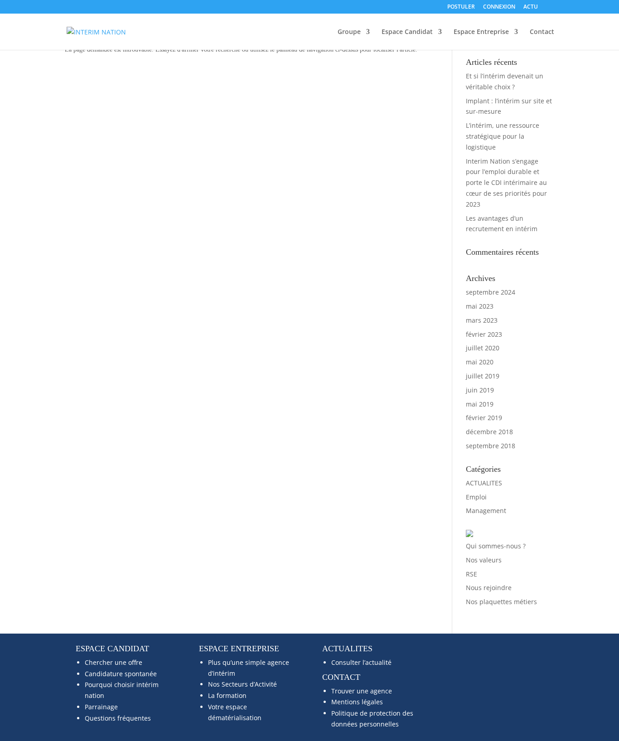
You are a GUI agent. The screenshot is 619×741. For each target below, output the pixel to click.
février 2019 (484, 417)
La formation (227, 695)
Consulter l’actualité (361, 662)
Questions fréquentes (118, 718)
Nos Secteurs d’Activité (242, 684)
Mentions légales (357, 701)
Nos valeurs (484, 560)
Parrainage (101, 706)
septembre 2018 (490, 445)
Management (486, 510)
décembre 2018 (489, 431)
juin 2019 (480, 390)
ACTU (530, 7)
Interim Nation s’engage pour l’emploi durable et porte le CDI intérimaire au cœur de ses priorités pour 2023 (506, 182)
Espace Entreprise (481, 32)
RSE (471, 574)
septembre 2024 (490, 292)
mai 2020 (479, 362)
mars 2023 (482, 320)
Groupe (349, 32)
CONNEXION (499, 7)
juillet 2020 (482, 348)
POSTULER (461, 7)
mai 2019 (479, 404)
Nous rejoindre (489, 587)
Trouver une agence (361, 691)
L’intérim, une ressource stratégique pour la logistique (502, 136)
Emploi (476, 497)
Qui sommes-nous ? (496, 546)
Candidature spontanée (121, 673)
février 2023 (484, 334)
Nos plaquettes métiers (501, 601)
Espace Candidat (407, 32)
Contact (542, 32)
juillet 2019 (482, 376)
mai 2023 (479, 306)
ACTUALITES (484, 483)
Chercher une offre (113, 662)
